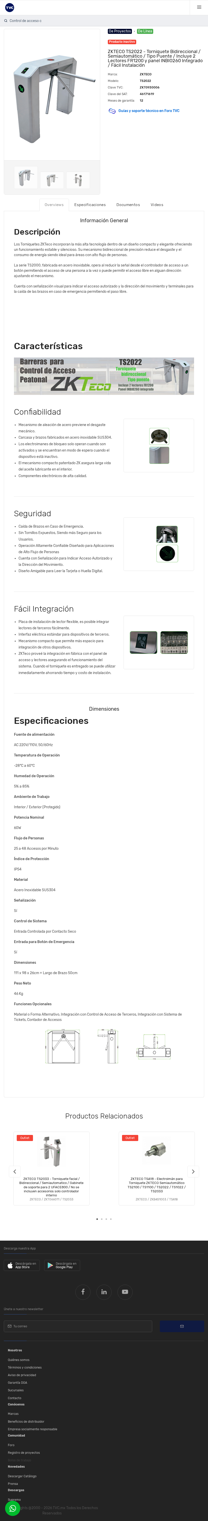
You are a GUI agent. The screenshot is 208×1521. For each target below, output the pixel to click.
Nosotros (15, 1350)
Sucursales (16, 1390)
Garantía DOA (17, 1382)
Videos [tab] (157, 205)
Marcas (13, 1414)
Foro (11, 1445)
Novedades (16, 1466)
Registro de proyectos (24, 1453)
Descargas (16, 1490)
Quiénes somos (18, 1360)
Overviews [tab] (54, 205)
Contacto (14, 1398)
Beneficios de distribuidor (26, 1421)
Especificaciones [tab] (90, 205)
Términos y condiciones (25, 1367)
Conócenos (16, 1404)
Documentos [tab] (128, 205)
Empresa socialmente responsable (32, 1429)
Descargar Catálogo (22, 1476)
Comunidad (16, 1435)
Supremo (14, 1500)
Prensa (13, 1484)
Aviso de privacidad (22, 1375)
